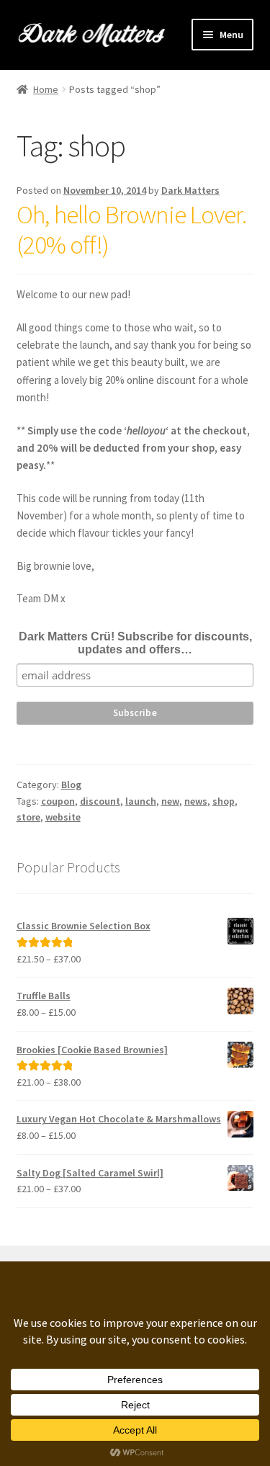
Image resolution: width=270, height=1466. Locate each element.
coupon (58, 801)
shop (223, 801)
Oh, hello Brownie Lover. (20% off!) (131, 230)
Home (45, 89)
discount (100, 801)
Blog (71, 784)
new (170, 801)
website (63, 816)
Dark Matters (190, 190)
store (28, 816)
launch (140, 801)
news (195, 801)
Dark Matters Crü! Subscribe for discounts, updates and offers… (135, 643)
